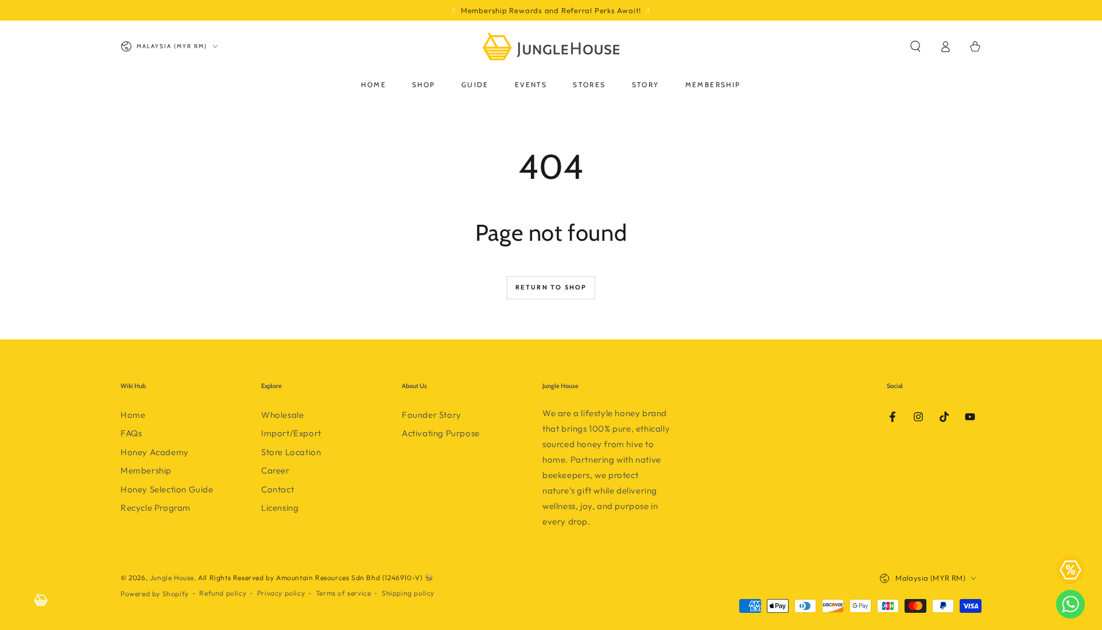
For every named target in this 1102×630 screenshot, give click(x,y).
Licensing (279, 507)
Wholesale (282, 414)
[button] (915, 46)
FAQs (131, 433)
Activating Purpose (441, 433)
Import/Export (291, 433)
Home (133, 414)
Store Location (291, 452)
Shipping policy (408, 593)
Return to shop (551, 287)
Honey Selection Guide (167, 489)
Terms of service (343, 593)
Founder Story (431, 414)
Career (275, 470)
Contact (277, 489)
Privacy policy (281, 593)
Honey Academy (155, 452)
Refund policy (222, 593)
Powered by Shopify (155, 593)
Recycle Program (156, 507)
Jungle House (172, 577)
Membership (146, 470)
